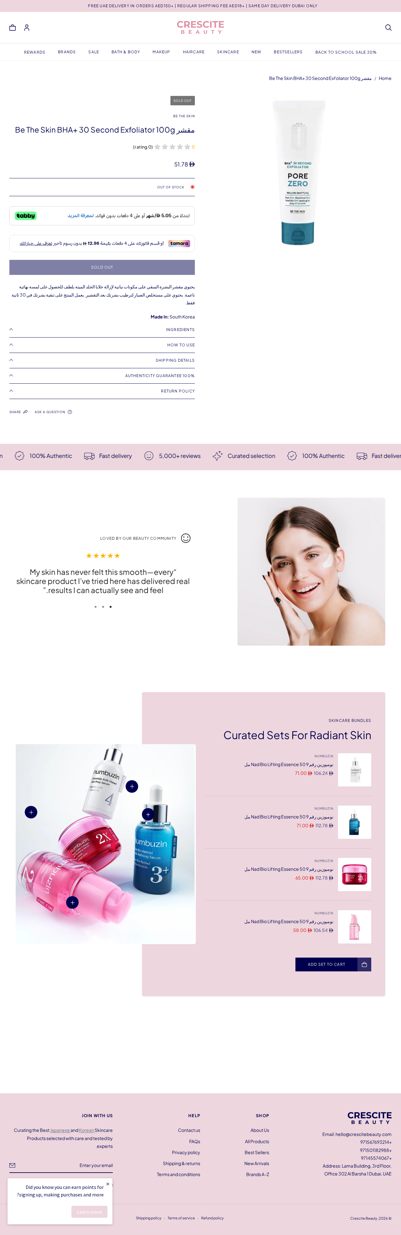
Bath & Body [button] (126, 52)
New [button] (257, 52)
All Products (257, 1141)
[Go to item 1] (110, 607)
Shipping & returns (181, 1163)
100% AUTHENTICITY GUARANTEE (160, 375)
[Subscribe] (12, 1165)
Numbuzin (324, 756)
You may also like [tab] (200, 1047)
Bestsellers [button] (288, 52)
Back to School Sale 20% (346, 52)
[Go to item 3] (95, 607)
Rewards (34, 52)
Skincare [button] (228, 52)
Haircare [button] (194, 52)
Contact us (189, 1130)
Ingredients (180, 329)
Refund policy (212, 1218)
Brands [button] (67, 52)
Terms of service (181, 1218)
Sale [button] (93, 52)
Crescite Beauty (363, 1218)
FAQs (194, 1141)
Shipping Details (175, 360)
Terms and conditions (178, 1174)
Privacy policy (186, 1152)
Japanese (60, 1130)
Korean (87, 1130)
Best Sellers (257, 1152)
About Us (260, 1130)
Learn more (89, 1212)
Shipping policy (148, 1218)
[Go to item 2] (103, 607)
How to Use (181, 345)
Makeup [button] (161, 52)
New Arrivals (256, 1163)
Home (385, 78)
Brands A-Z (257, 1174)
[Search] (388, 27)
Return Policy (178, 391)
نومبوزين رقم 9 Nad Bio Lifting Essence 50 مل (288, 764)
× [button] (107, 1184)
